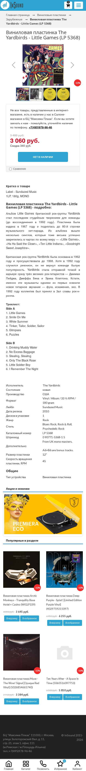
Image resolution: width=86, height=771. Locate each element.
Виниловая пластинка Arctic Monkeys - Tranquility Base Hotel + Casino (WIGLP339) (20, 600)
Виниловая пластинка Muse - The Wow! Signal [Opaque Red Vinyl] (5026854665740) (21, 683)
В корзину (11, 618)
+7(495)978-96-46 (40, 127)
